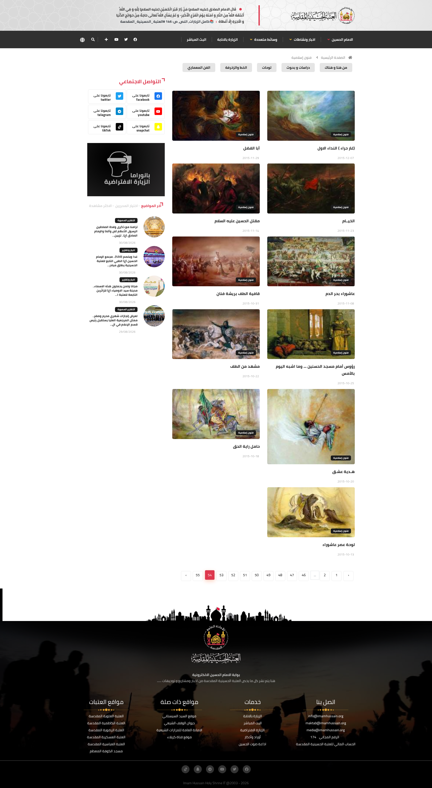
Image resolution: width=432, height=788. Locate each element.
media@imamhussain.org (325, 730)
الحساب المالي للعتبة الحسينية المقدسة (326, 744)
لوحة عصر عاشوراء (338, 544)
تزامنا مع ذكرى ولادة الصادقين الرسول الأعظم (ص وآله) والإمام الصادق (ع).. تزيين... (116, 231)
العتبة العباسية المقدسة (106, 744)
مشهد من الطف (245, 366)
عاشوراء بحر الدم (340, 293)
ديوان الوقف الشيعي (179, 723)
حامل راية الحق (246, 446)
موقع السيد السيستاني (179, 716)
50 (257, 575)
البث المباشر (196, 39)
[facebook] (135, 39)
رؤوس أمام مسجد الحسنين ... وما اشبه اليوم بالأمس (315, 369)
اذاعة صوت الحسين (252, 744)
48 (280, 575)
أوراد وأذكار (252, 737)
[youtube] (116, 39)
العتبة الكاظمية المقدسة (106, 723)
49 (268, 575)
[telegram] (210, 769)
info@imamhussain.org (325, 716)
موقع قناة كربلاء (179, 737)
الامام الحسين (342, 39)
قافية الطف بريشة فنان (238, 293)
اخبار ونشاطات (304, 39)
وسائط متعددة (265, 39)
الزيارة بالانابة (227, 39)
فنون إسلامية (302, 57)
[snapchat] (198, 769)
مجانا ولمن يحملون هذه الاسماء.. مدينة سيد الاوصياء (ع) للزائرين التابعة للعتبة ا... (115, 290)
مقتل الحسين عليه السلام (237, 220)
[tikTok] (186, 769)
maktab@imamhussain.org (326, 723)
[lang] (82, 39)
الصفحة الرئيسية (333, 57)
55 (198, 575)
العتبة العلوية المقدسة (106, 716)
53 (222, 575)
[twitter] (126, 39)
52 (233, 575)
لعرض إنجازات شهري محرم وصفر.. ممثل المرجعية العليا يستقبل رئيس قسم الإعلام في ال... (114, 320)
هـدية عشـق (343, 471)
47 (292, 575)
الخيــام (348, 220)
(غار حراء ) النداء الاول (336, 148)
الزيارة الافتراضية (252, 730)
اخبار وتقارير (128, 250)
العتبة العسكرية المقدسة (106, 737)
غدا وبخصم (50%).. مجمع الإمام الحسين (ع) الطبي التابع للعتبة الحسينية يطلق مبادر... (117, 261)
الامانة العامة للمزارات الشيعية (179, 730)
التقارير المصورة (126, 220)
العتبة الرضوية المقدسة (106, 730)
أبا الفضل (251, 148)
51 (245, 575)
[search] (93, 39)
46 (304, 575)
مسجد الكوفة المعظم (106, 751)
